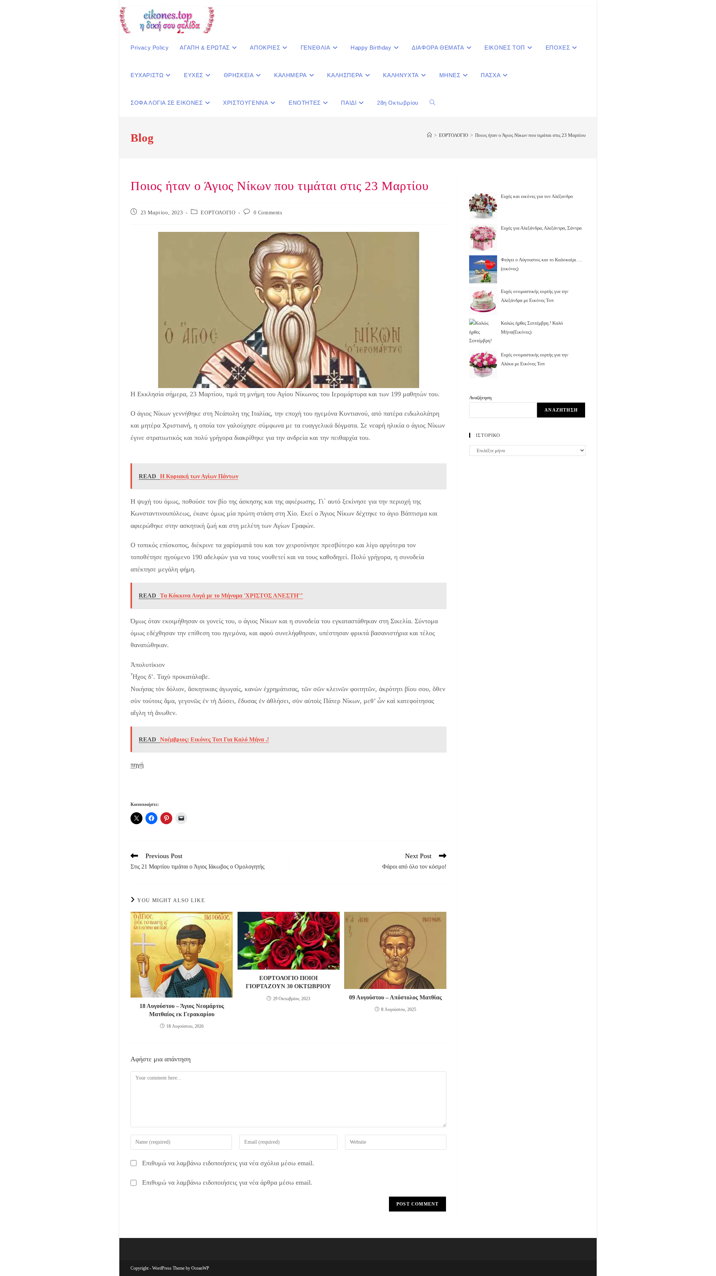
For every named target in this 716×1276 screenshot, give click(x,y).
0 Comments (268, 212)
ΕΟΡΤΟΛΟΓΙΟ (218, 212)
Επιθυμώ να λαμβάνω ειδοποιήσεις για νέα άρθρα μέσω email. (227, 1182)
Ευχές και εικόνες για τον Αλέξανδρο (537, 196)
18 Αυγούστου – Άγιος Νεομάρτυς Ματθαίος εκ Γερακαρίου (181, 1010)
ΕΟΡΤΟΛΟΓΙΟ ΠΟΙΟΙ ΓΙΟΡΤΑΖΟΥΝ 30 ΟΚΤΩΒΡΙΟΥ (288, 982)
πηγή (137, 764)
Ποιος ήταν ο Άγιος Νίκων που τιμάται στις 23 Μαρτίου (530, 135)
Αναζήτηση (480, 397)
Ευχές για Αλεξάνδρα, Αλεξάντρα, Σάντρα (541, 228)
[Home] (429, 135)
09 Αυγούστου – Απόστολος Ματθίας (395, 997)
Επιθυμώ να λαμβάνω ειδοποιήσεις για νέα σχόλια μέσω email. (228, 1163)
